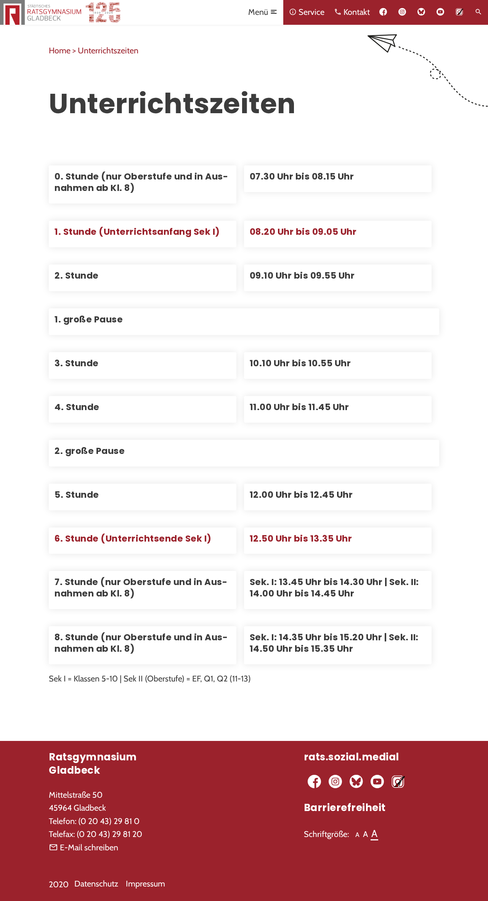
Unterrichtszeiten (108, 50)
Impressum (145, 883)
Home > (63, 50)
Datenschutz (96, 883)
